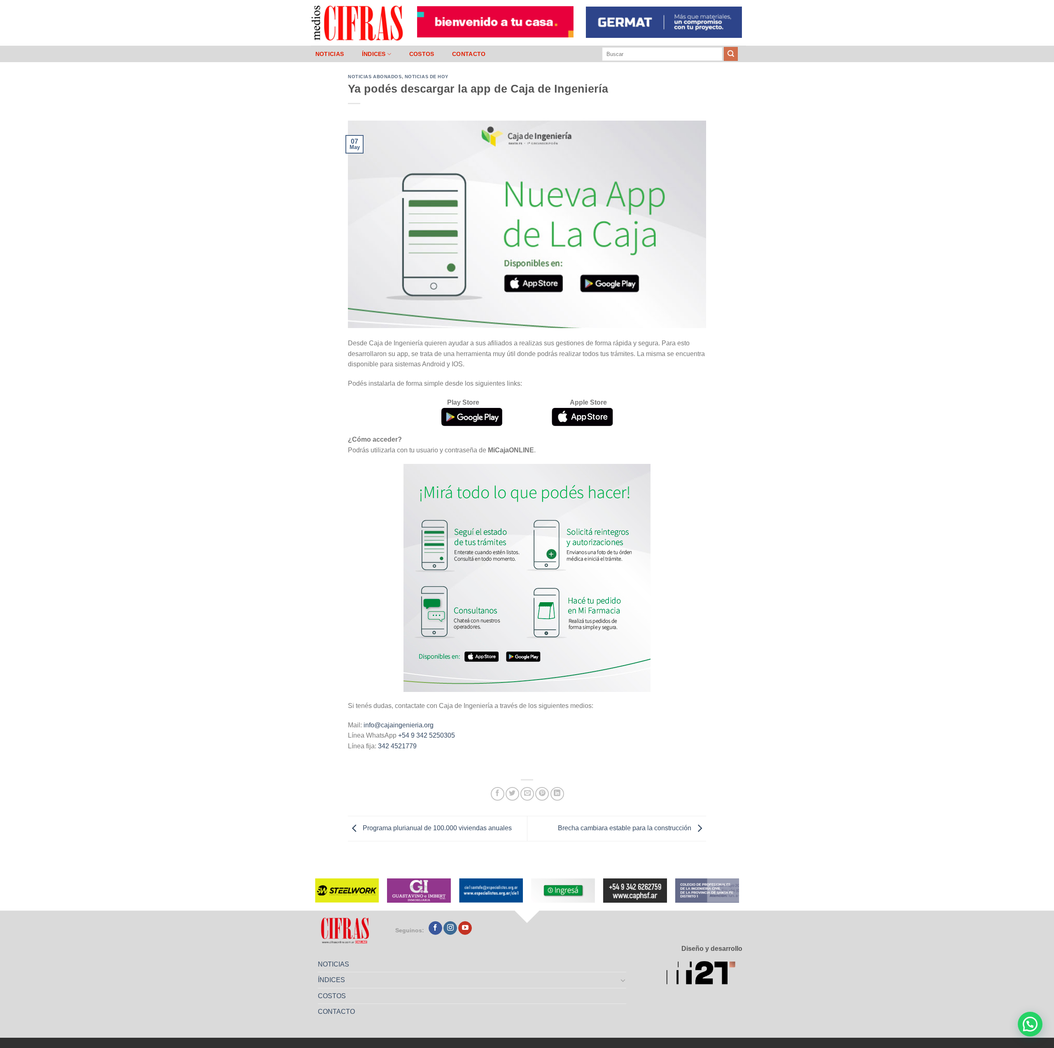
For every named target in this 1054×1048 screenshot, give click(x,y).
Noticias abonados (375, 76)
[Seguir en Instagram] (450, 928)
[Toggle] (623, 980)
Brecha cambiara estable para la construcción (625, 827)
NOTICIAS (329, 54)
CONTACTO (468, 54)
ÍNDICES (374, 54)
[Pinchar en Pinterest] (542, 794)
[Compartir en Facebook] (497, 794)
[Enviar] (731, 54)
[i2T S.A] (704, 974)
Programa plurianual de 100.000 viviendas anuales (436, 827)
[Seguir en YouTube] (465, 928)
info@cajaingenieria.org (399, 725)
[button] (1030, 1024)
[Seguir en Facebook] (435, 928)
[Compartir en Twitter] (512, 794)
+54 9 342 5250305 (426, 735)
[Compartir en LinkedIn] (557, 794)
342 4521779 (397, 746)
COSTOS (421, 54)
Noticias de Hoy (426, 76)
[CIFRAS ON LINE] (358, 23)
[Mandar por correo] (527, 794)
